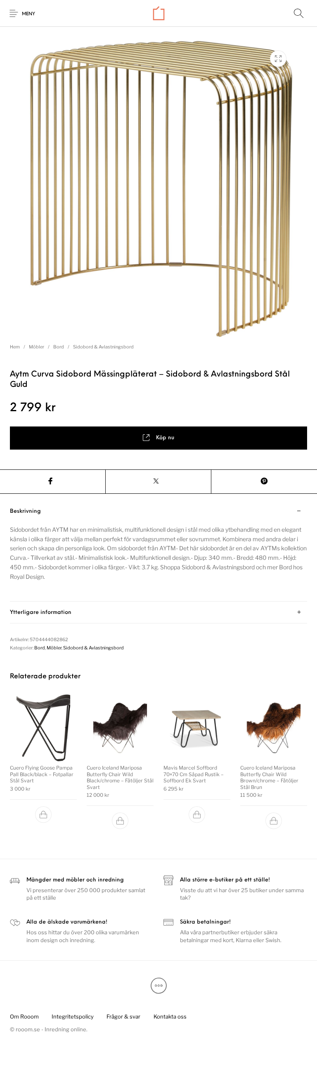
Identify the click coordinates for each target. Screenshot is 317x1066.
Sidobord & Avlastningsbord (103, 347)
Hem (15, 347)
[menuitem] (24, 1017)
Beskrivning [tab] (25, 511)
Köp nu (165, 438)
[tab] (158, 551)
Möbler (36, 347)
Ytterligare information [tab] (40, 612)
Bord (58, 347)
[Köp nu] (43, 814)
